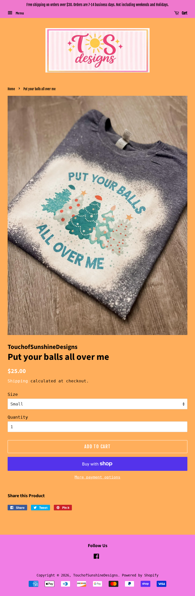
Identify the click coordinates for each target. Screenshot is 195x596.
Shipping (18, 381)
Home (11, 89)
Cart (184, 13)
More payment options (97, 477)
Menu (19, 13)
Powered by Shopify (140, 575)
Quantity (18, 417)
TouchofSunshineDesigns (95, 575)
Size (13, 394)
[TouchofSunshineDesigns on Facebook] (96, 557)
